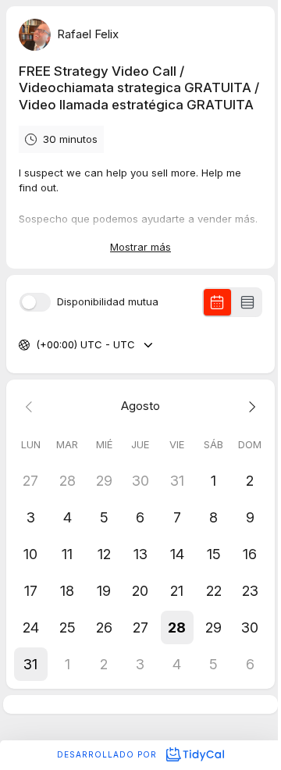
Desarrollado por (108, 754)
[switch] (35, 302)
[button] (176, 627)
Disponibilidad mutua (107, 302)
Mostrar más (140, 247)
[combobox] (37, 345)
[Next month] (250, 406)
